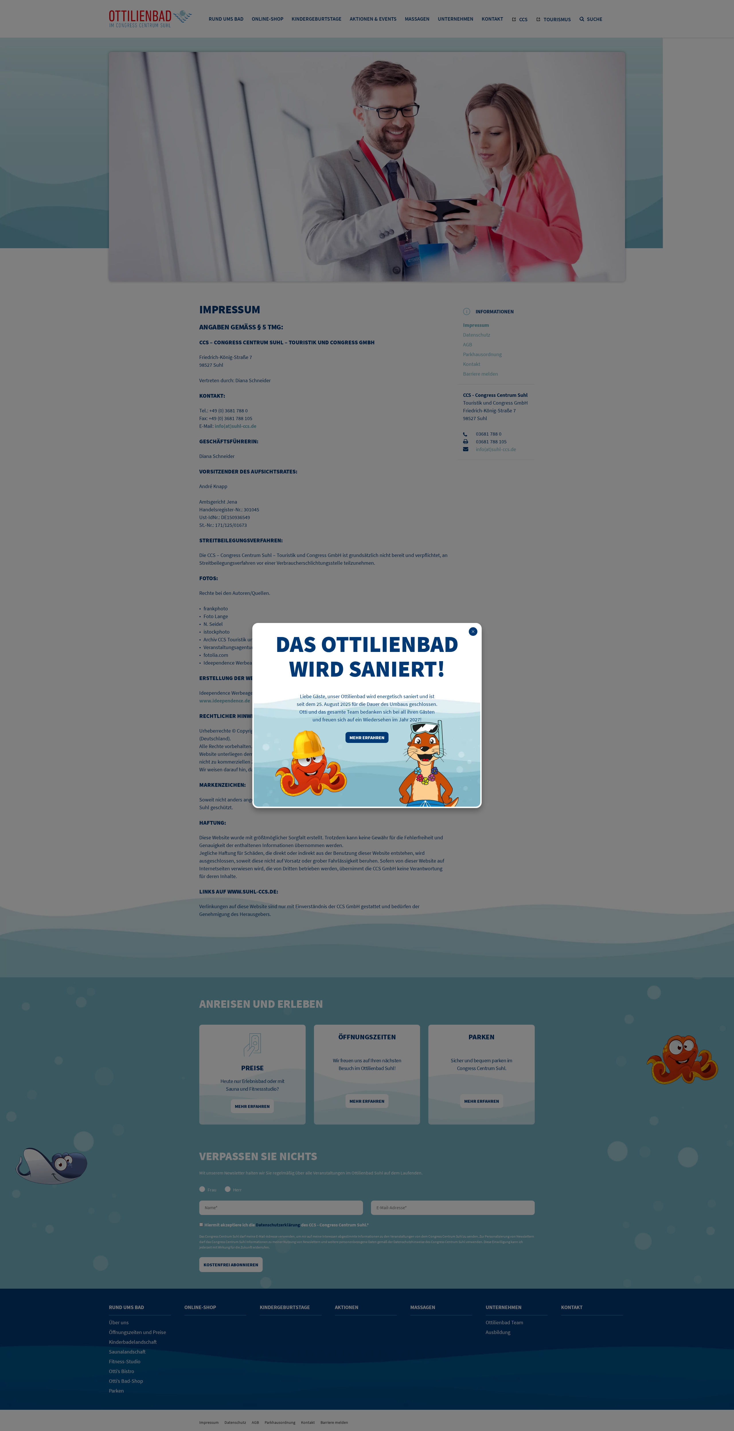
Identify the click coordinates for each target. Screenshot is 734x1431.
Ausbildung (498, 1332)
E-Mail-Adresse (453, 1208)
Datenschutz (476, 334)
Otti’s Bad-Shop (126, 1381)
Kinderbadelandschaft (133, 1342)
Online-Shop (267, 18)
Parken (116, 1390)
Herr (237, 1190)
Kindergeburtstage (316, 18)
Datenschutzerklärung (278, 1225)
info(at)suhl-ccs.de (496, 449)
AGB (467, 344)
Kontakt (492, 18)
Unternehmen (455, 18)
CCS (523, 19)
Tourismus (557, 19)
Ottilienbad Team (504, 1322)
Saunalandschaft (127, 1351)
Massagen (417, 18)
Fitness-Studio (124, 1361)
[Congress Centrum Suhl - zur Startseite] (150, 23)
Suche (594, 19)
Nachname (281, 1208)
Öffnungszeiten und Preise (137, 1332)
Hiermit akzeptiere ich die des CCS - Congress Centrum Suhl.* (286, 1225)
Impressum (476, 325)
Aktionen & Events (373, 18)
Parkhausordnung (482, 354)
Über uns (119, 1322)
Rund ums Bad (226, 18)
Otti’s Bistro (121, 1371)
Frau (212, 1190)
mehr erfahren (367, 737)
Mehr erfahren (252, 1106)
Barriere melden (480, 373)
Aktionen (346, 1307)
